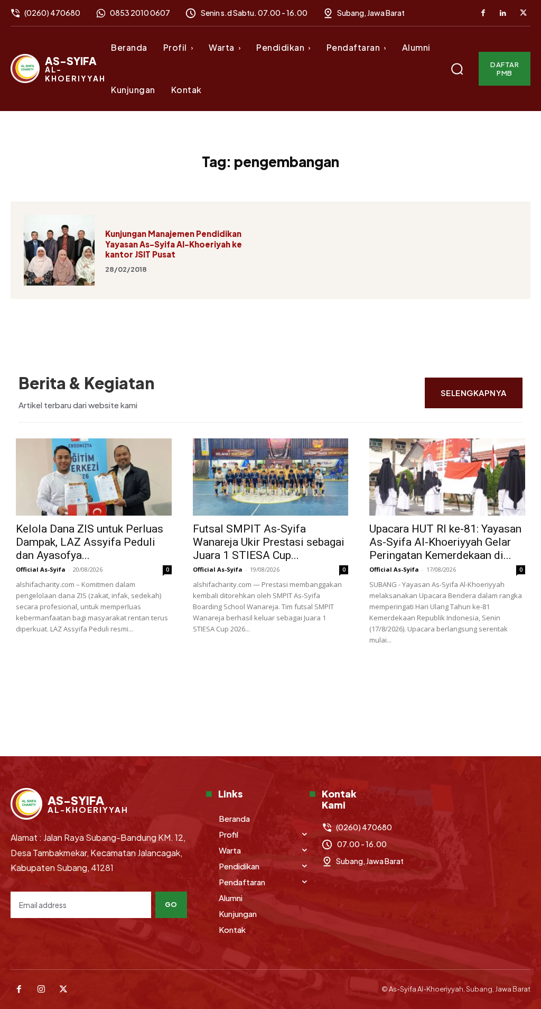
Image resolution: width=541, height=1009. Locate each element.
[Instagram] (41, 989)
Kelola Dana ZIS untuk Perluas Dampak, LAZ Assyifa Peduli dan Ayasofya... (89, 542)
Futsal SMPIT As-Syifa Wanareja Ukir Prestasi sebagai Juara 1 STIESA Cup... (268, 542)
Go (171, 904)
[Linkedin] (503, 13)
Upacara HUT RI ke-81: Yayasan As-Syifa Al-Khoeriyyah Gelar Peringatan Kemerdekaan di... (445, 542)
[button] (457, 68)
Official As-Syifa (41, 569)
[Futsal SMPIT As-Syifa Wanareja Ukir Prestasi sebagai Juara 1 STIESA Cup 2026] (271, 477)
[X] (523, 13)
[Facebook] (482, 13)
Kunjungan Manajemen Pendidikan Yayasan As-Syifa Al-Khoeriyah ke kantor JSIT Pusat (173, 243)
